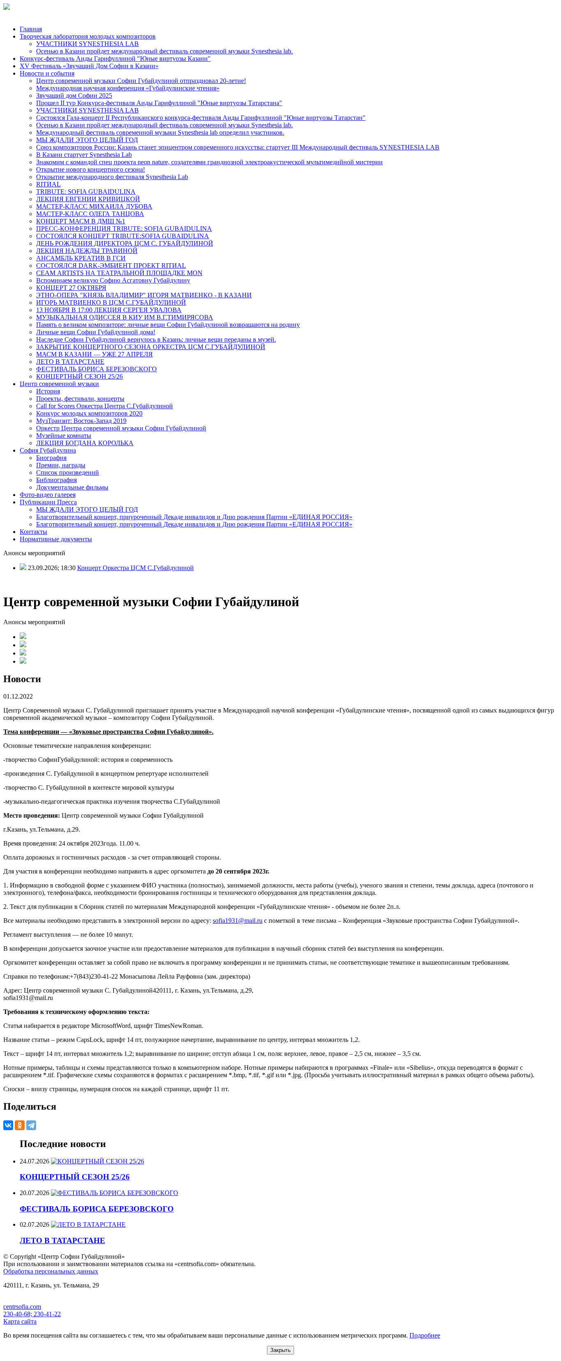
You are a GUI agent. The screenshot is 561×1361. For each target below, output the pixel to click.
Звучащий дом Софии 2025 (74, 95)
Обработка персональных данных (50, 1271)
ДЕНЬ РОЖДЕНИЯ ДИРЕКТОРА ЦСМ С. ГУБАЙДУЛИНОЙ (124, 243)
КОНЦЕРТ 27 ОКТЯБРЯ (71, 287)
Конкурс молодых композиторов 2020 (89, 413)
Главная (31, 28)
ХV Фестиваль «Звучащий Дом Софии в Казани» (89, 65)
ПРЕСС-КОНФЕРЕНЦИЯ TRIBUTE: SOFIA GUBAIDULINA (124, 228)
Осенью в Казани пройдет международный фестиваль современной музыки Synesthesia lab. (164, 51)
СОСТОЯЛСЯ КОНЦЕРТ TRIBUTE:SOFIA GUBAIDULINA (122, 235)
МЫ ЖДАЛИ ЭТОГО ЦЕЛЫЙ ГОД (87, 139)
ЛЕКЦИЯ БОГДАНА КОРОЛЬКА (84, 442)
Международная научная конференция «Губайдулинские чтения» (127, 88)
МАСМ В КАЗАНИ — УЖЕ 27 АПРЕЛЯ (94, 354)
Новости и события (47, 73)
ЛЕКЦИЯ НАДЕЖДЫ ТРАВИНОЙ (87, 250)
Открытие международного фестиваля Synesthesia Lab (112, 176)
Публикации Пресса (48, 502)
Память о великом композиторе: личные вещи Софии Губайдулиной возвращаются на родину (168, 324)
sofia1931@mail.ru (237, 920)
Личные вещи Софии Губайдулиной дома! (95, 332)
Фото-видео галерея (48, 494)
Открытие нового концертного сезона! (90, 169)
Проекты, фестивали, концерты (80, 398)
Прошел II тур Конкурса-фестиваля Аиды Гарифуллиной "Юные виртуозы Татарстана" (159, 102)
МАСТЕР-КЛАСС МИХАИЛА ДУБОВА (94, 206)
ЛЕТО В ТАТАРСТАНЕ (70, 361)
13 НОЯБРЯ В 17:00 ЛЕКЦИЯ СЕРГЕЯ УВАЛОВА (109, 309)
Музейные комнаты (63, 435)
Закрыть (280, 1350)
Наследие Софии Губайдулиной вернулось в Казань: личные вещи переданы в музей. (156, 339)
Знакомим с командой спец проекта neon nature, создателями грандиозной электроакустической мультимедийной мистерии (209, 162)
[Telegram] (31, 1125)
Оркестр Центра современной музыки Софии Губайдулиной (121, 428)
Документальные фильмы (72, 487)
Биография (51, 457)
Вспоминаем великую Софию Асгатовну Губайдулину (113, 280)
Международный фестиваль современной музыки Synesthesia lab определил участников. (160, 132)
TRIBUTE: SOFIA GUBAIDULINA (86, 191)
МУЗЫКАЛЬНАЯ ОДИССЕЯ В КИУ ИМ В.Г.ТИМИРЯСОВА (124, 317)
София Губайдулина (48, 450)
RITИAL (48, 184)
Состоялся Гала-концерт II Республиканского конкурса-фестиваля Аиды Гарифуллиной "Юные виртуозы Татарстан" (201, 117)
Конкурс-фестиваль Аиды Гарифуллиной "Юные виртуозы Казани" (115, 58)
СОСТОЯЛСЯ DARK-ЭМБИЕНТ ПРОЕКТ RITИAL (111, 265)
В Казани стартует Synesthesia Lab (84, 154)
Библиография (56, 479)
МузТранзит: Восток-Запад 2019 (81, 420)
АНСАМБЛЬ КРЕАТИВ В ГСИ (81, 258)
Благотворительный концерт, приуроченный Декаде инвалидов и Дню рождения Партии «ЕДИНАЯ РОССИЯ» (194, 516)
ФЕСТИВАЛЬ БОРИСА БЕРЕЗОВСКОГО (96, 369)
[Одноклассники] (20, 1125)
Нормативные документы (56, 539)
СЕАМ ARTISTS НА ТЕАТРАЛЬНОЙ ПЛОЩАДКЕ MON (119, 272)
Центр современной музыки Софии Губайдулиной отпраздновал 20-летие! (141, 80)
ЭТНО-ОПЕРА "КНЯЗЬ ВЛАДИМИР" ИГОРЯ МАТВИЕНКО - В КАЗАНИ (144, 295)
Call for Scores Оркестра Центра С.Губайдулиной (104, 405)
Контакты (33, 531)
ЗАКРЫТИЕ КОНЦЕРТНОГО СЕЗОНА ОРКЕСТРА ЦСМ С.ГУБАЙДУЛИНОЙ (150, 346)
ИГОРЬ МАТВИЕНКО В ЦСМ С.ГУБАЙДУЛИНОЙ (111, 302)
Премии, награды (60, 465)
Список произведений (67, 472)
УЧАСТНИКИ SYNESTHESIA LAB (87, 43)
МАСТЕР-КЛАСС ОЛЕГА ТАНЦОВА (90, 213)
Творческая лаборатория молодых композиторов (88, 36)
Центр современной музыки (59, 383)
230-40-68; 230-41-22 (32, 1313)
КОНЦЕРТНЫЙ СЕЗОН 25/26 (79, 376)
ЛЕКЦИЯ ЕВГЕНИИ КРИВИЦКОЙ (88, 198)
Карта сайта (20, 1321)
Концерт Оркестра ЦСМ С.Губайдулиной (135, 567)
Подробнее (424, 1335)
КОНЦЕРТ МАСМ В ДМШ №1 (80, 221)
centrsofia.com (22, 1306)
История (48, 391)
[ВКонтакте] (8, 1125)
